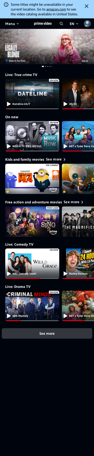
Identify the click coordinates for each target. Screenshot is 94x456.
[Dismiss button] (86, 6)
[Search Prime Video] (61, 23)
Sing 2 (32, 221)
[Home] (43, 23)
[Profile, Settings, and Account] (87, 23)
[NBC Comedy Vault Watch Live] (32, 263)
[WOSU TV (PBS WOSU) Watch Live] (32, 136)
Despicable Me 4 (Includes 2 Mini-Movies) (32, 179)
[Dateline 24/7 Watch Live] (32, 94)
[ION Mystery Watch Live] (32, 306)
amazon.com (56, 9)
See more (47, 333)
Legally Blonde (47, 46)
